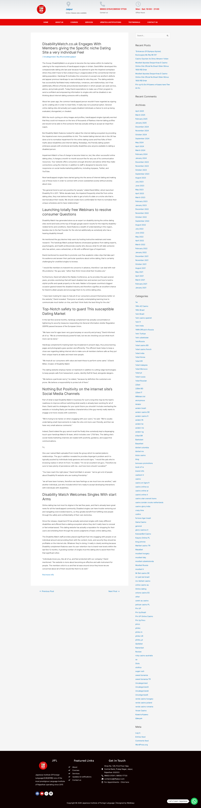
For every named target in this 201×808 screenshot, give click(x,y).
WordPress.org (141, 745)
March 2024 (140, 150)
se (136, 659)
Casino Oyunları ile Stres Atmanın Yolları (151, 59)
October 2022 (141, 217)
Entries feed (140, 737)
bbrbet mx (139, 451)
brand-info (139, 471)
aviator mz (139, 428)
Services (89, 22)
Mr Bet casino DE (142, 573)
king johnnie (140, 542)
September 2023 (142, 174)
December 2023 (142, 162)
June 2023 (139, 186)
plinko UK (139, 636)
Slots (137, 663)
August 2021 (140, 268)
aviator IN (139, 420)
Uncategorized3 (142, 687)
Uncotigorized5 (141, 695)
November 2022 (142, 213)
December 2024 (142, 127)
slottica (138, 667)
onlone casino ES (142, 593)
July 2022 (139, 229)
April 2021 (139, 276)
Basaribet (139, 443)
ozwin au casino (142, 601)
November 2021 (141, 260)
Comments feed (142, 741)
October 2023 (141, 170)
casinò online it (141, 495)
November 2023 (142, 166)
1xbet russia (140, 377)
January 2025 (141, 123)
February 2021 (141, 284)
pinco (137, 624)
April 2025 (139, 111)
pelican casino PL (142, 604)
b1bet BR (139, 436)
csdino (138, 514)
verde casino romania (144, 707)
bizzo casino (140, 455)
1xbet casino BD (142, 345)
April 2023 (139, 193)
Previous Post (47, 591)
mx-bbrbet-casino (142, 581)
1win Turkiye (140, 334)
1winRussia (140, 341)
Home (46, 22)
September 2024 (142, 138)
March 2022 (140, 244)
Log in (137, 733)
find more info (48, 575)
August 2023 (140, 178)
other (137, 597)
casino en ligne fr (142, 483)
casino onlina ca (142, 487)
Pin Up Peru (140, 620)
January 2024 (141, 158)
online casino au (142, 585)
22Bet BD (139, 388)
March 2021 (140, 280)
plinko (137, 628)
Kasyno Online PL (142, 538)
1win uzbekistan (142, 337)
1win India (139, 326)
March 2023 (140, 197)
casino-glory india (142, 506)
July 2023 (139, 182)
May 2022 (139, 237)
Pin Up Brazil (140, 612)
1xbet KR (139, 361)
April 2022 (139, 240)
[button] (194, 801)
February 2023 (141, 201)
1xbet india (139, 353)
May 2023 (139, 189)
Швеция (138, 718)
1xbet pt (138, 373)
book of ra (139, 467)
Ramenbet (139, 648)
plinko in (138, 632)
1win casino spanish (143, 318)
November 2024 (142, 130)
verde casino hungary (144, 699)
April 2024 (139, 146)
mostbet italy (140, 557)
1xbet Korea (140, 357)
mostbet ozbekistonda (144, 561)
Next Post (114, 591)
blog (137, 459)
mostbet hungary (142, 553)
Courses (74, 22)
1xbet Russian (141, 381)
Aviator (138, 404)
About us (59, 22)
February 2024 (141, 154)
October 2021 (140, 264)
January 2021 (140, 288)
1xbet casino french (143, 349)
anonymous (140, 400)
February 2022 (141, 248)
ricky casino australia (144, 655)
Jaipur (69, 9)
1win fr (138, 322)
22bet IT (138, 392)
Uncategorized (49, 57)
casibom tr (139, 475)
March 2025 (140, 115)
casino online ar (141, 491)
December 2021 (141, 256)
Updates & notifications (110, 22)
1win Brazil (139, 314)
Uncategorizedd (142, 691)
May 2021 (139, 272)
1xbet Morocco (141, 369)
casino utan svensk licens (145, 498)
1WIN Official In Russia (144, 330)
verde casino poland (143, 703)
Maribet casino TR (142, 545)
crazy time (139, 510)
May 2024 (139, 142)
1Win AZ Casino (141, 306)
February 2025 (141, 119)
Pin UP (138, 608)
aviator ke (139, 424)
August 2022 (140, 225)
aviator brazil (140, 408)
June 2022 (139, 233)
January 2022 (141, 252)
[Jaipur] (68, 4)
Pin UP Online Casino (144, 616)
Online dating (140, 589)
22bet (137, 385)
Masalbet (139, 549)
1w (136, 302)
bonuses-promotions (144, 463)
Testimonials (134, 22)
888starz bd (140, 396)
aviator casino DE (142, 412)
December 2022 (142, 209)
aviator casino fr (142, 416)
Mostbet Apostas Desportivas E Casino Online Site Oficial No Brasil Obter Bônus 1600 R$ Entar (152, 66)
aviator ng (139, 432)
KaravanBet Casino (143, 534)
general (138, 526)
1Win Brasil (139, 310)
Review (138, 652)
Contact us (152, 22)
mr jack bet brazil (142, 577)
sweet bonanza (141, 675)
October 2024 (141, 134)
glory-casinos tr (141, 530)
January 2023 (141, 205)
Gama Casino (140, 522)
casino (138, 479)
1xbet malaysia (141, 365)
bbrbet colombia (142, 447)
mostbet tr (139, 569)
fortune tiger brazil (143, 518)
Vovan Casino (141, 710)
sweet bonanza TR (143, 679)
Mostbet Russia (141, 565)
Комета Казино (141, 714)
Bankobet (139, 439)
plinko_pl (139, 640)
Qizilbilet (139, 644)
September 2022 (142, 221)
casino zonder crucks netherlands (149, 502)
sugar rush (139, 671)
